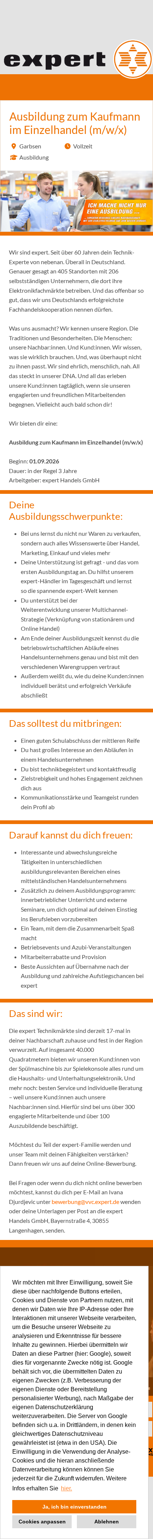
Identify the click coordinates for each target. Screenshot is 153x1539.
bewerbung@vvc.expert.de (85, 1201)
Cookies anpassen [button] (42, 1522)
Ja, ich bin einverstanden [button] (74, 1507)
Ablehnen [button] (106, 1522)
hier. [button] (66, 1488)
